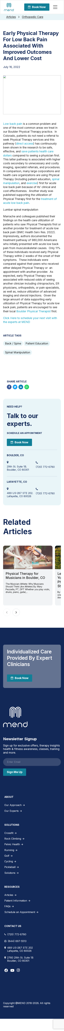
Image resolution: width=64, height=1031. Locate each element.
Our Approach (13, 805)
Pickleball (10, 867)
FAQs (7, 906)
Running (9, 850)
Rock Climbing (12, 838)
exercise (32, 183)
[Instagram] (18, 970)
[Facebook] (6, 970)
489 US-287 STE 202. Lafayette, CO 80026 (20, 494)
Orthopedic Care (32, 17)
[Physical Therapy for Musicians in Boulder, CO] (28, 557)
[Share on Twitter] (15, 387)
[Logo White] (15, 717)
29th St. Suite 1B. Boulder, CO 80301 (18, 468)
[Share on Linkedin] (20, 387)
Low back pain (12, 123)
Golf (6, 855)
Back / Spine (13, 343)
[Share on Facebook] (9, 387)
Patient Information (15, 900)
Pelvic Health (12, 844)
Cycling (8, 861)
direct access (24, 143)
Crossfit (8, 833)
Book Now (39, 7)
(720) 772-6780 (45, 466)
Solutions (9, 872)
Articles (11, 17)
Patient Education (36, 343)
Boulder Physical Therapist (33, 311)
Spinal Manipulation (17, 352)
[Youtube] (12, 970)
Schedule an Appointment (19, 912)
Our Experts (11, 810)
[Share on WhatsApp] (26, 387)
